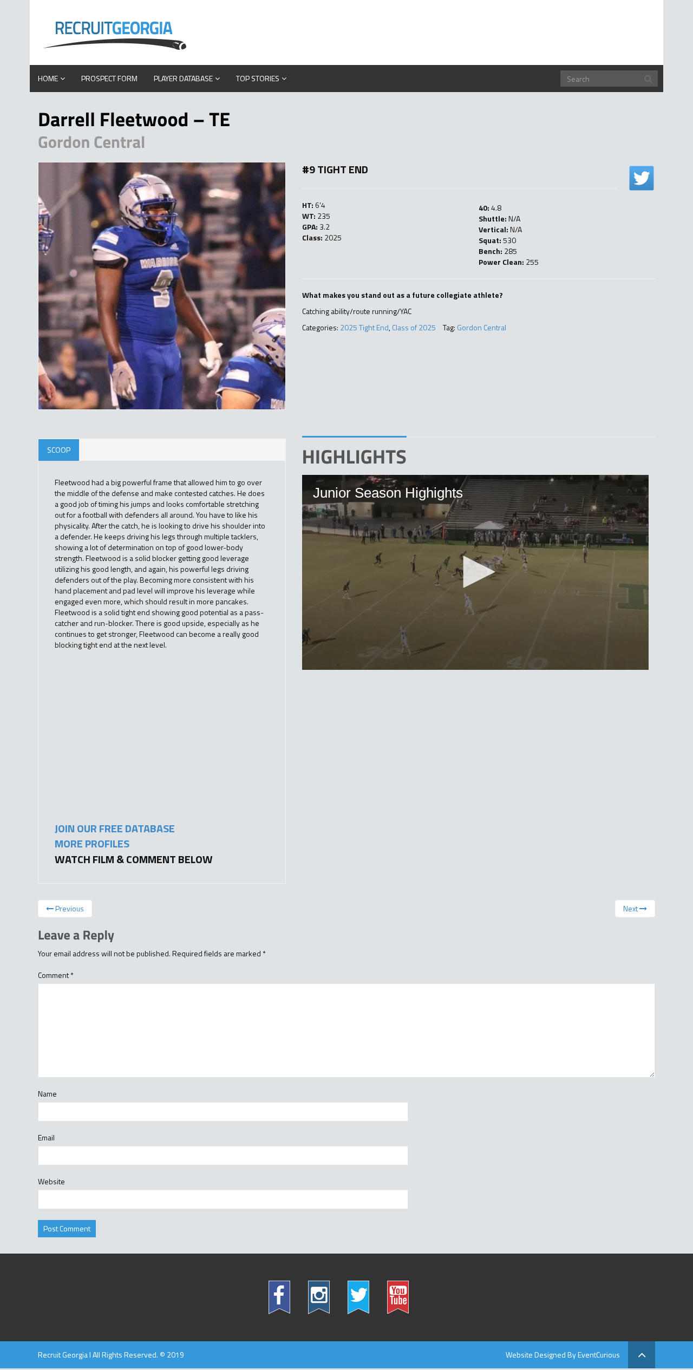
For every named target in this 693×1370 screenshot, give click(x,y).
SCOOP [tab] (58, 449)
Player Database (183, 78)
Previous (69, 908)
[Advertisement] (136, 739)
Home (48, 78)
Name (47, 1093)
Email (46, 1137)
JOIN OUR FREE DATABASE (115, 828)
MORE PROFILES (92, 843)
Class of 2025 (414, 327)
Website (51, 1181)
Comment (56, 975)
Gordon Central (481, 327)
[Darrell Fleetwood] (162, 286)
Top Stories (257, 78)
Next (631, 908)
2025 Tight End (364, 327)
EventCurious (599, 1354)
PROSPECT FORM (109, 78)
